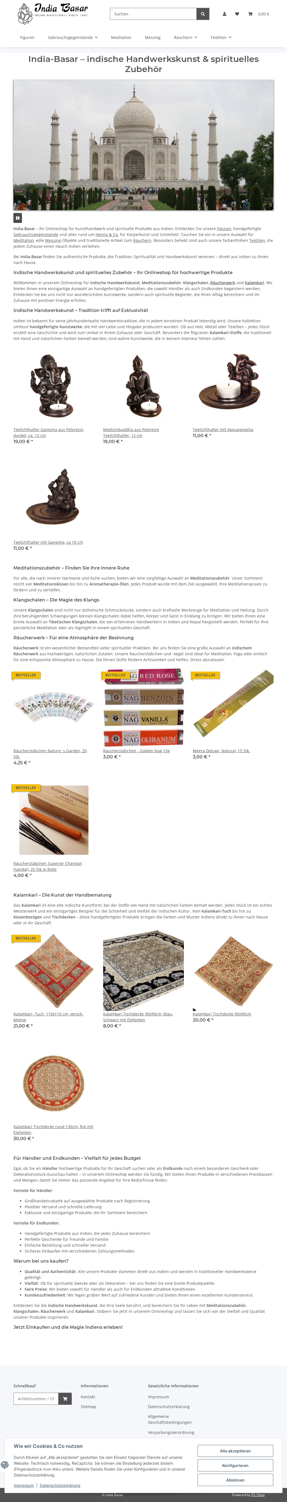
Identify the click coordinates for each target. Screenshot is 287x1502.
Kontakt (88, 1396)
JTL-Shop (258, 1494)
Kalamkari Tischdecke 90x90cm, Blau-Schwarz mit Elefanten (138, 1016)
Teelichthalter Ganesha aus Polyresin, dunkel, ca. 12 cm (48, 432)
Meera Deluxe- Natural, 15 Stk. (221, 750)
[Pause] (17, 218)
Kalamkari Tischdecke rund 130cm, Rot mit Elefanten (53, 1129)
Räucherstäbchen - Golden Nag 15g (136, 750)
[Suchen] (202, 14)
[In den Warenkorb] (65, 1399)
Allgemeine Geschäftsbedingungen (170, 1419)
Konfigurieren (235, 1465)
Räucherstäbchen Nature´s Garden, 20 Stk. (50, 753)
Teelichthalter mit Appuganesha (223, 429)
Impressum (24, 1485)
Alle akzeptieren (235, 1450)
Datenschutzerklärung (60, 1485)
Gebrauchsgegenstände (35, 234)
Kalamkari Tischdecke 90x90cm (222, 1014)
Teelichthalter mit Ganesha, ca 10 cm (48, 542)
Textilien (257, 240)
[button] (224, 14)
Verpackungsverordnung (171, 1432)
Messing (53, 240)
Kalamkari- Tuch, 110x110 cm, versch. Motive (48, 1016)
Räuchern (142, 240)
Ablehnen (235, 1480)
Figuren (224, 228)
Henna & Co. (107, 234)
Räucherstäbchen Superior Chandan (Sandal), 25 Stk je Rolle (47, 866)
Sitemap (88, 1406)
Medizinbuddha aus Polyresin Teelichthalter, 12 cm (131, 432)
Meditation (23, 240)
